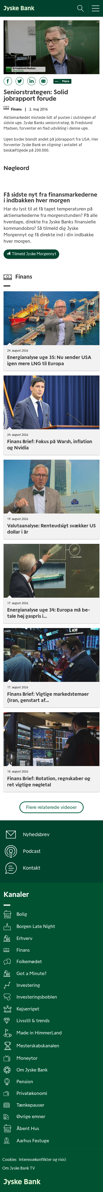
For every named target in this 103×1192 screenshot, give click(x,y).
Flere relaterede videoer (51, 807)
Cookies (9, 1159)
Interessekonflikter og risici (42, 1159)
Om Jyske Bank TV (18, 1168)
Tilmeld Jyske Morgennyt (33, 253)
